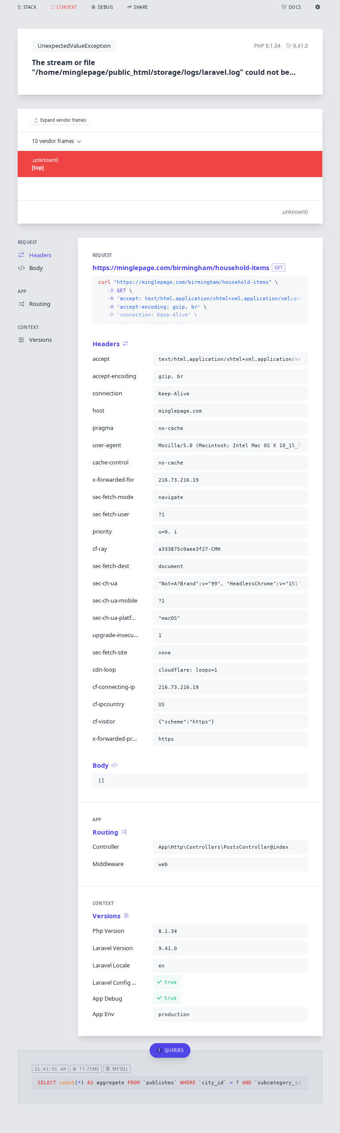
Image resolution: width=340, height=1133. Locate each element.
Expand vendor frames (63, 120)
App (22, 291)
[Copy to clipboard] (299, 282)
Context (28, 327)
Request (28, 242)
